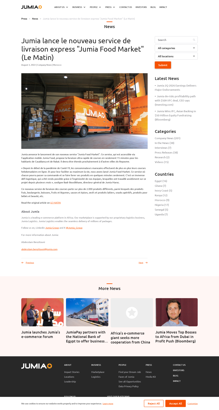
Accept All (175, 403)
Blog (175, 375)
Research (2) (162, 157)
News (35, 18)
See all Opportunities (130, 381)
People (122, 364)
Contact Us (179, 364)
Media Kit (151, 376)
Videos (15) (162, 161)
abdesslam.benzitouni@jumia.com (39, 249)
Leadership (70, 381)
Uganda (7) (161, 214)
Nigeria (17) (162, 204)
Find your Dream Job (130, 371)
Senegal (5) (161, 209)
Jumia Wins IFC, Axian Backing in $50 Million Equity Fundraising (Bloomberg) (175, 115)
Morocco (57, 64)
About (67, 364)
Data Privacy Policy (129, 386)
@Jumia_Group (74, 227)
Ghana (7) (160, 185)
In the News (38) (164, 142)
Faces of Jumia (126, 376)
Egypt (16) (161, 180)
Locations (69, 376)
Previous (30, 262)
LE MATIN (55, 202)
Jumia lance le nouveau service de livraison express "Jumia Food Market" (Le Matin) (89, 18)
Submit (162, 65)
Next (141, 262)
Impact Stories (71, 371)
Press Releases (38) (166, 152)
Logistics (95, 376)
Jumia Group (52, 227)
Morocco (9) (162, 199)
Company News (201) (167, 138)
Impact (177, 381)
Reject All (154, 403)
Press (24, 18)
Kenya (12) (161, 195)
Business (96, 364)
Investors (178, 370)
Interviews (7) (163, 147)
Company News (44, 64)
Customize (193, 403)
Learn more (108, 403)
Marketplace (97, 371)
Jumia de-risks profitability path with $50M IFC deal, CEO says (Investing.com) (175, 100)
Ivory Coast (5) (163, 190)
